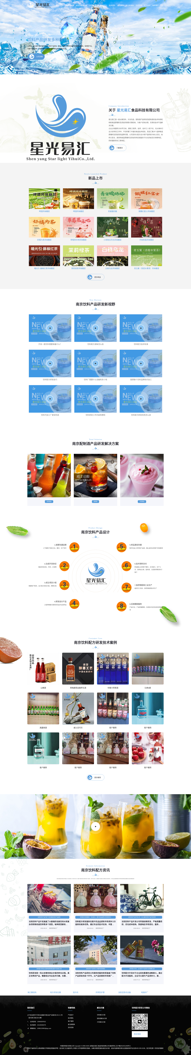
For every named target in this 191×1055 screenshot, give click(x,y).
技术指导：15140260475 (38, 1025)
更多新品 (97, 277)
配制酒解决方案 (81, 5)
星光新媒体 (130, 5)
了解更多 (119, 148)
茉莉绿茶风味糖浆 (78, 268)
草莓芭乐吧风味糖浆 (78, 240)
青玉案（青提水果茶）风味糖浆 (146, 268)
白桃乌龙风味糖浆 (112, 268)
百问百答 (139, 5)
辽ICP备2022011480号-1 (123, 1046)
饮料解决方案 (69, 5)
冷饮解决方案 (94, 5)
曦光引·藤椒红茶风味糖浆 (44, 268)
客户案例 (120, 5)
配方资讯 (147, 5)
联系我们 (155, 5)
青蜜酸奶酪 (112, 211)
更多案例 (97, 777)
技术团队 (112, 5)
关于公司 (59, 5)
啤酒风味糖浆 (44, 211)
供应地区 (137, 1034)
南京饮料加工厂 (53, 928)
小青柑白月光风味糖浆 (112, 240)
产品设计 (104, 5)
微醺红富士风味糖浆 (147, 211)
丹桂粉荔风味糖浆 (146, 240)
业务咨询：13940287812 (38, 1021)
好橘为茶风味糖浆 (44, 240)
